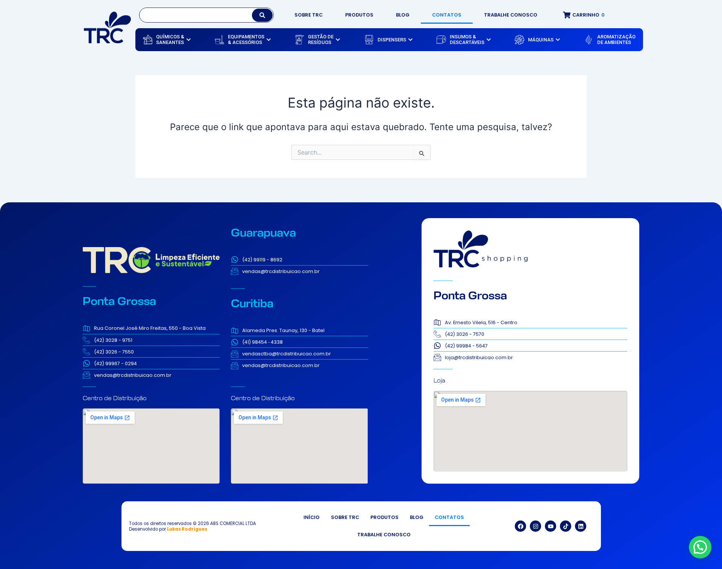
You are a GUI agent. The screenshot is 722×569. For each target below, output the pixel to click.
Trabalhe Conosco (510, 15)
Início (311, 517)
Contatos (446, 15)
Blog (403, 15)
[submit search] (262, 15)
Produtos (359, 15)
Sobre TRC (308, 15)
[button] (700, 547)
